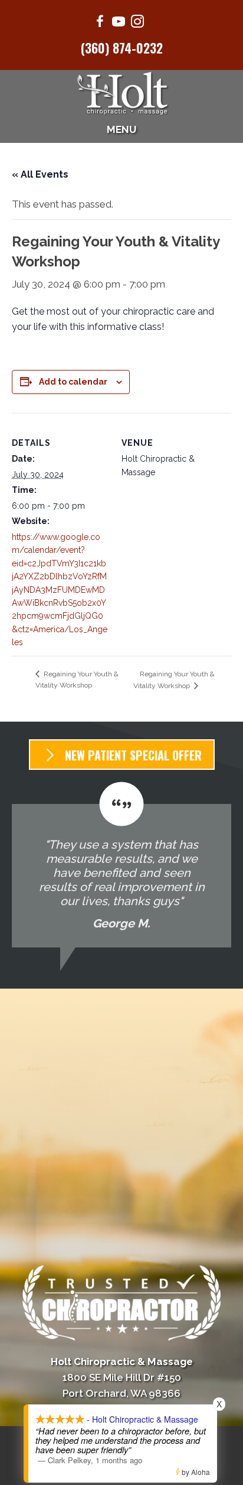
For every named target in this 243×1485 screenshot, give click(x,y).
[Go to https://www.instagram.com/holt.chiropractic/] (137, 23)
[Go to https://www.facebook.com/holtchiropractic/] (99, 23)
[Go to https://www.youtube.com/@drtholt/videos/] (118, 23)
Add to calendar (73, 381)
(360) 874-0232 (122, 47)
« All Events (40, 174)
